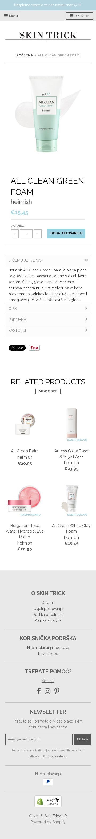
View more (48, 391)
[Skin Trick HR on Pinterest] (56, 691)
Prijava (82, 739)
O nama (48, 602)
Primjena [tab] (17, 319)
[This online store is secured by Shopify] (48, 805)
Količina (17, 226)
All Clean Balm (25, 451)
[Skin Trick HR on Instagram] (48, 691)
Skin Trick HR (56, 816)
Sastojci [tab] (17, 330)
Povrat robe (48, 653)
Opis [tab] (13, 308)
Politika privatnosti (48, 614)
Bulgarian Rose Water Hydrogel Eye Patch (25, 531)
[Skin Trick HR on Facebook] (39, 691)
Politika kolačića (48, 620)
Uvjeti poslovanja (48, 609)
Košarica (82, 16)
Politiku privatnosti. (55, 756)
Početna (25, 55)
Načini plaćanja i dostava (48, 648)
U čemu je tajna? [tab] (25, 260)
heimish (21, 201)
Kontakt (48, 681)
